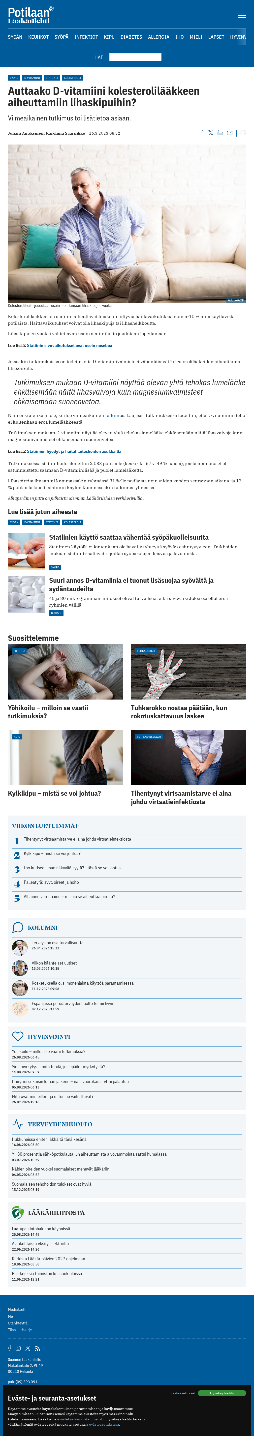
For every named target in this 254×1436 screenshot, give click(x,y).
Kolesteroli (72, 78)
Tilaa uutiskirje (20, 1329)
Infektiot (86, 37)
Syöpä (61, 37)
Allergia (158, 37)
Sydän (15, 37)
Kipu (109, 37)
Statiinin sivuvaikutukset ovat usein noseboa (69, 345)
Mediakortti (17, 1309)
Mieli (196, 37)
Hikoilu (19, 651)
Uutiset (56, 613)
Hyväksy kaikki (222, 1393)
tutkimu (113, 415)
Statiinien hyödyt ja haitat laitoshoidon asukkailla (74, 451)
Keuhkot (38, 37)
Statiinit (52, 78)
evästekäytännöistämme (77, 1419)
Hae (99, 57)
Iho (179, 37)
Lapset (216, 37)
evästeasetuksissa (104, 1424)
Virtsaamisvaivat (149, 736)
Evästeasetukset (181, 1393)
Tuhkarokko (146, 651)
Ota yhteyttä (18, 1322)
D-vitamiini (32, 78)
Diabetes (131, 37)
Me (10, 1316)
